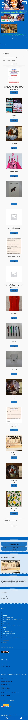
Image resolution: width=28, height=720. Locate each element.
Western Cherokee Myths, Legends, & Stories (12, 619)
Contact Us (5, 635)
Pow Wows (5, 642)
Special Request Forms (7, 631)
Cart (18, 717)
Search (7, 718)
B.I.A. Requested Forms (8, 617)
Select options (14, 92)
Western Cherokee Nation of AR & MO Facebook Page (14, 637)
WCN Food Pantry (6, 623)
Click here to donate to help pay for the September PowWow (14, 548)
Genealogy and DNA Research (9, 633)
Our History (5, 615)
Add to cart (14, 148)
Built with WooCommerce (6, 715)
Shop (4, 629)
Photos (4, 621)
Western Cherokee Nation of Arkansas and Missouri (9, 4)
